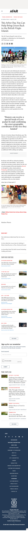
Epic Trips (4, 323)
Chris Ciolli (22, 384)
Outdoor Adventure (6, 260)
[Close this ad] (27, 529)
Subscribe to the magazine (14, 450)
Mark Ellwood (23, 409)
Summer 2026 (12, 412)
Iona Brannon (23, 418)
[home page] (14, 11)
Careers (14, 460)
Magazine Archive (14, 473)
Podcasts (14, 455)
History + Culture (14, 375)
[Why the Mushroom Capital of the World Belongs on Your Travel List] (23, 273)
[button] (14, 520)
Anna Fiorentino (12, 400)
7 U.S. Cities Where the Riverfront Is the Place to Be (17, 415)
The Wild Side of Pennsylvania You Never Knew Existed (8, 263)
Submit (5, 366)
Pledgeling (4, 170)
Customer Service (14, 481)
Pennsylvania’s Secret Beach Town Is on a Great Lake (8, 287)
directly (24, 166)
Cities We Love (5, 271)
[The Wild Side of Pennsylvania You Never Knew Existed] (23, 262)
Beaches (3, 284)
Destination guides (14, 447)
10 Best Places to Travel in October (16, 406)
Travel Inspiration (7, 17)
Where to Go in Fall (14, 403)
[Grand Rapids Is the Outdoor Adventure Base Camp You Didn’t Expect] (23, 311)
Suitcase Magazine (14, 486)
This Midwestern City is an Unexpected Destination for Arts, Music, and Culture (8, 299)
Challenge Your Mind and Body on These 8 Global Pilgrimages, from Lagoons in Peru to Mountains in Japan (17, 380)
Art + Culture (5, 295)
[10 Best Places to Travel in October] (4, 404)
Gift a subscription (14, 457)
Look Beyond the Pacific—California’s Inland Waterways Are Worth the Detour (8, 327)
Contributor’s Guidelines (14, 468)
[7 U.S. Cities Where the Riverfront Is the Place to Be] (4, 413)
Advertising (14, 475)
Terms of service (14, 488)
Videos (14, 470)
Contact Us (14, 491)
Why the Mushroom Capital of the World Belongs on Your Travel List (8, 275)
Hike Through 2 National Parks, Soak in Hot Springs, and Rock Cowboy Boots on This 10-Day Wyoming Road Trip (17, 393)
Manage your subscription (14, 465)
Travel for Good (18, 17)
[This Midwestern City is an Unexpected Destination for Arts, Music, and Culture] (23, 297)
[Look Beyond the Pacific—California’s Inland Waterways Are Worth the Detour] (23, 325)
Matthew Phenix (6, 222)
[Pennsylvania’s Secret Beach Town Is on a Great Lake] (23, 286)
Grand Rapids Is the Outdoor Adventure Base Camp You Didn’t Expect (8, 313)
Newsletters (14, 463)
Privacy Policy (14, 483)
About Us (14, 452)
